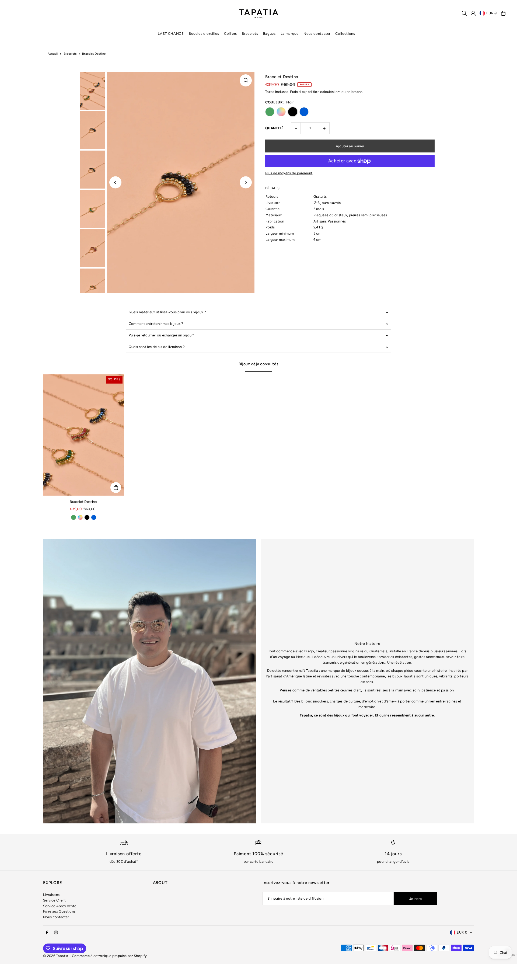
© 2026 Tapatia (56, 956)
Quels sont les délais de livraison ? (157, 347)
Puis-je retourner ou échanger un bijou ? (161, 335)
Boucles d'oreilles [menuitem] (204, 34)
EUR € (491, 13)
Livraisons (51, 895)
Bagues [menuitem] (269, 34)
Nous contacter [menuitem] (316, 34)
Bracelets (70, 53)
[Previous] (115, 182)
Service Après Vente (59, 906)
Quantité (274, 128)
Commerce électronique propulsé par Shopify (109, 956)
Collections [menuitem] (345, 34)
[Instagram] (56, 933)
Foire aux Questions (59, 911)
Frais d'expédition (304, 92)
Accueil (53, 53)
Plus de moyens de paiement (288, 173)
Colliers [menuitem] (230, 34)
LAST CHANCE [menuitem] (171, 34)
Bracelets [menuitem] (250, 34)
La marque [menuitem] (290, 34)
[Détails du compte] (473, 13)
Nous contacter (56, 917)
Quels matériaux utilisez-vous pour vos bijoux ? (167, 312)
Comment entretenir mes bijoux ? (156, 324)
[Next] (246, 182)
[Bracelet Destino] (83, 435)
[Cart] (503, 13)
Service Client (54, 900)
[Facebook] (47, 933)
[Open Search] (464, 13)
